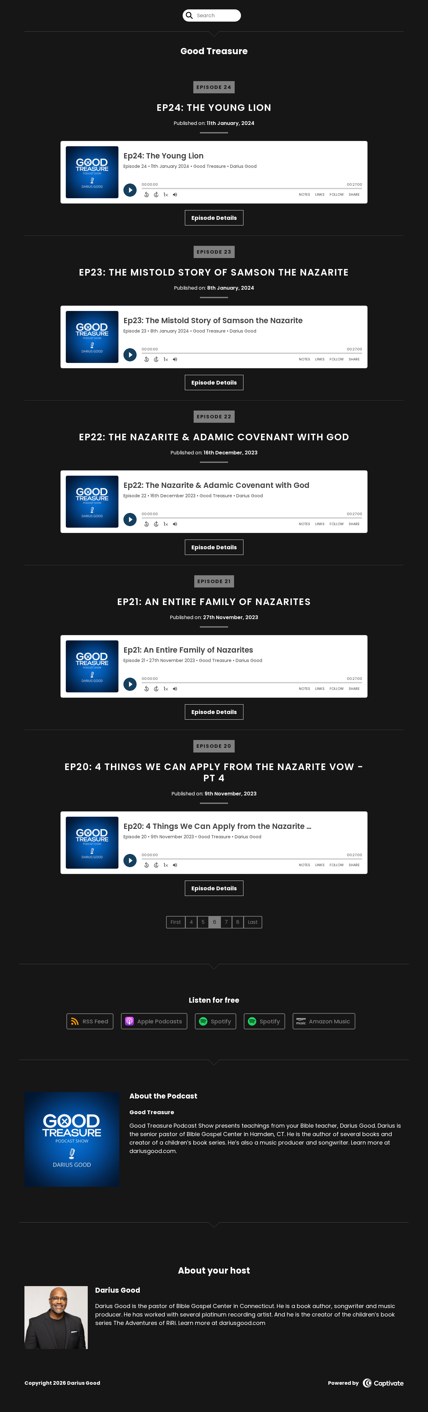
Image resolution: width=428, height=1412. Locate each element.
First (175, 922)
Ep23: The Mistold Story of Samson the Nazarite (214, 272)
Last (253, 922)
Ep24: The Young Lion (214, 107)
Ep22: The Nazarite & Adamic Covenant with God (214, 437)
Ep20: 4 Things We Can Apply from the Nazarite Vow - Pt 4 (214, 772)
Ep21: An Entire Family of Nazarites (214, 601)
